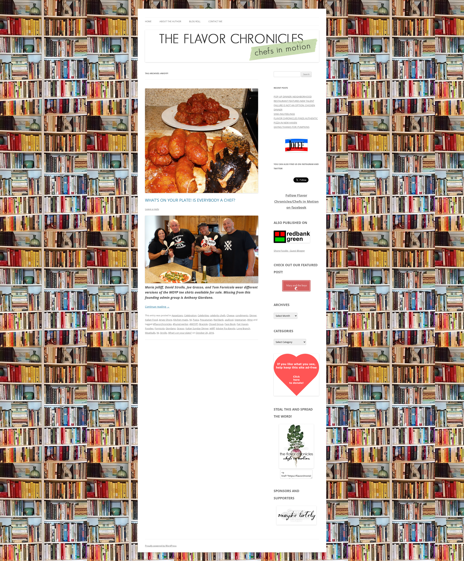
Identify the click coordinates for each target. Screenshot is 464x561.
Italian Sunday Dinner (197, 328)
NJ (190, 319)
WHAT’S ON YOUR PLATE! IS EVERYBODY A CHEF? (190, 200)
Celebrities (203, 315)
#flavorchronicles (162, 324)
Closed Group (216, 324)
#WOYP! (193, 324)
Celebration (190, 315)
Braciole (203, 324)
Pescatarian (206, 319)
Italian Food (151, 319)
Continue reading (157, 306)
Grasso (180, 328)
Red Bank (219, 319)
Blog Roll (194, 21)
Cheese (230, 315)
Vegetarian (240, 319)
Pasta (196, 319)
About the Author (170, 21)
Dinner (253, 315)
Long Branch (243, 328)
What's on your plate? (180, 332)
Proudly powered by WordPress (161, 545)
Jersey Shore (165, 319)
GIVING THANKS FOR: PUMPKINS (291, 127)
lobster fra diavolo (225, 328)
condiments (241, 315)
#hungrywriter (180, 324)
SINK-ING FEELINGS (284, 114)
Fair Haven (242, 324)
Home (148, 21)
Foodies (149, 328)
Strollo (163, 332)
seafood (229, 319)
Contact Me (215, 21)
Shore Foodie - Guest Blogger (289, 250)
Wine (250, 319)
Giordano (171, 328)
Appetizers (177, 315)
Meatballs (150, 332)
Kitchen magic (180, 319)
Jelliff (212, 328)
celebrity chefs (217, 315)
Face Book (230, 324)
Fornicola (160, 328)
